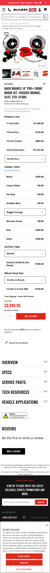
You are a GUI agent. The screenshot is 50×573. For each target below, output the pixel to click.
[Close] (47, 525)
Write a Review (13, 451)
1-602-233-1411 (9, 517)
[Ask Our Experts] (9, 10)
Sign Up (41, 502)
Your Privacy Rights (24, 569)
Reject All (24, 562)
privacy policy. (39, 550)
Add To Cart (31, 316)
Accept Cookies (24, 556)
